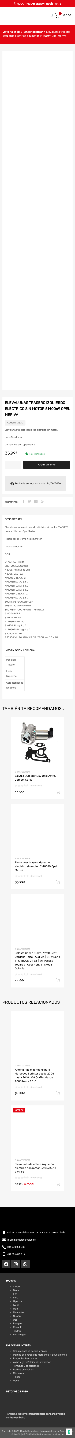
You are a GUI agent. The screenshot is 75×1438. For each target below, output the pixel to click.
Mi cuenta (18, 1373)
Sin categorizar (33, 31)
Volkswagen (19, 1334)
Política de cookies (23, 1369)
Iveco (16, 1305)
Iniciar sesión (35, 3)
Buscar (46, 15)
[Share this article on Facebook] (23, 501)
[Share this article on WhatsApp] (41, 501)
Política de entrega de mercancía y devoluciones (40, 1354)
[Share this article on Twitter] (29, 501)
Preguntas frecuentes (25, 1358)
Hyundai (17, 1301)
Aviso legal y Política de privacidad (32, 1362)
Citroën (17, 1286)
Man (15, 1308)
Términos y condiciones (26, 1365)
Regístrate (53, 3)
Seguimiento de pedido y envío (30, 1351)
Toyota (17, 1330)
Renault (17, 1327)
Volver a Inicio (11, 31)
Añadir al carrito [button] (58, 792)
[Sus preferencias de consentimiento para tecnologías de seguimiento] (69, 1432)
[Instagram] (15, 1264)
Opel (15, 1319)
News (16, 1380)
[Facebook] (6, 1264)
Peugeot (17, 1323)
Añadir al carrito (46, 464)
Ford (15, 1297)
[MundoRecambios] (11, 17)
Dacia (16, 1290)
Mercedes (18, 1312)
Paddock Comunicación (51, 1434)
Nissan (17, 1316)
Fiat (15, 1293)
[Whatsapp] (25, 1264)
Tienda (17, 1376)
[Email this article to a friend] (35, 501)
